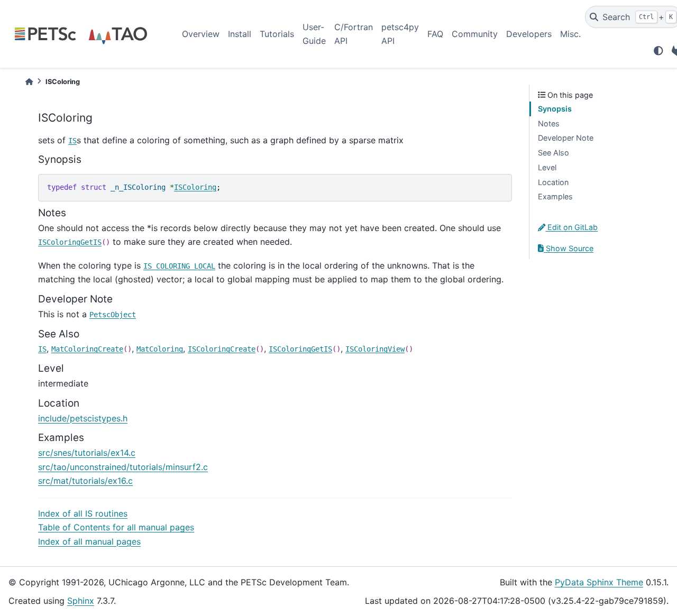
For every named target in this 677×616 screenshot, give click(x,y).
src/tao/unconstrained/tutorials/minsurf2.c (123, 467)
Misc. (570, 34)
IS (72, 140)
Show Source (568, 248)
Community (475, 34)
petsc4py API (400, 34)
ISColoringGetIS (70, 242)
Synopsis (555, 108)
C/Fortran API (353, 34)
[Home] (29, 81)
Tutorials (277, 34)
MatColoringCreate (87, 349)
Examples (555, 196)
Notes (549, 123)
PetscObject (112, 314)
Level (547, 167)
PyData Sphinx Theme (599, 582)
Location (553, 182)
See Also (553, 152)
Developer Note (565, 137)
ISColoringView (375, 349)
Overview (200, 34)
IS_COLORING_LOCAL (179, 266)
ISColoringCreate (221, 349)
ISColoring (195, 187)
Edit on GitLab (571, 227)
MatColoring (159, 349)
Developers (529, 34)
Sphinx (80, 600)
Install (239, 34)
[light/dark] (658, 51)
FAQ (435, 34)
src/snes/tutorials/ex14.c (86, 452)
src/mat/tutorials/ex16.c (85, 480)
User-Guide (314, 34)
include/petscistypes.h (82, 418)
